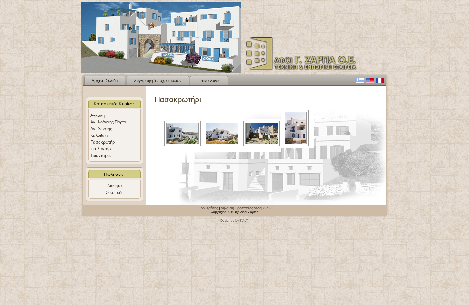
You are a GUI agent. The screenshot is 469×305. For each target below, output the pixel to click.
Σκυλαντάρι (101, 148)
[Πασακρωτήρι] (182, 133)
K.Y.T (244, 220)
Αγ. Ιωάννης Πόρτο (108, 122)
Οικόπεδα (115, 192)
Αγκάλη (97, 115)
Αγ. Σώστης (101, 128)
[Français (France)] (380, 81)
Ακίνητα (114, 185)
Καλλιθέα (99, 135)
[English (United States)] (370, 81)
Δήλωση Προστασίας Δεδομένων (246, 208)
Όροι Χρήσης (208, 208)
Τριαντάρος (100, 155)
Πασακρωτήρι (102, 142)
